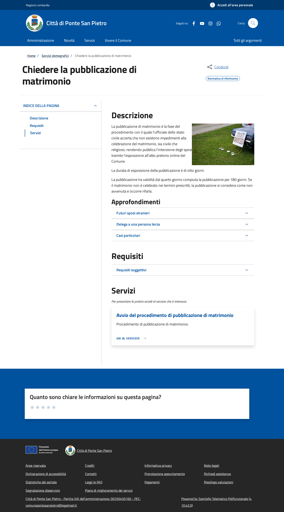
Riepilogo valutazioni (218, 482)
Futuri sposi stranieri (132, 213)
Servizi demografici (55, 55)
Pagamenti (152, 482)
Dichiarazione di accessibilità (46, 473)
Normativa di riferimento (222, 78)
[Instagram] (209, 23)
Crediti (89, 465)
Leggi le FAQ (93, 482)
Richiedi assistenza (217, 473)
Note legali (211, 465)
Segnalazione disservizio (43, 490)
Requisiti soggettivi (131, 270)
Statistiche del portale (41, 482)
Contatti (91, 473)
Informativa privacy (158, 465)
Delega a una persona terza (138, 224)
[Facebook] (192, 23)
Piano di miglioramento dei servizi (109, 490)
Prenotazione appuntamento (164, 473)
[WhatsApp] (217, 23)
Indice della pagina (41, 105)
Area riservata (36, 465)
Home (31, 55)
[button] (231, 5)
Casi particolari (128, 235)
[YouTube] (200, 23)
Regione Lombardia (37, 5)
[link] (132, 338)
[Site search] (253, 23)
